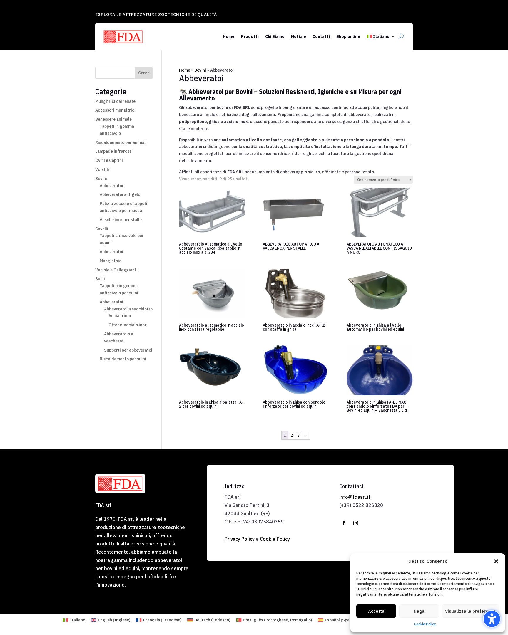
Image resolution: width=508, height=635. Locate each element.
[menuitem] (381, 36)
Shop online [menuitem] (348, 36)
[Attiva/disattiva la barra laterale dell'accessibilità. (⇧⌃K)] (492, 619)
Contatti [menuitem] (321, 36)
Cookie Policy (425, 624)
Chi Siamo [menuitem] (275, 36)
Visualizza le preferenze (470, 611)
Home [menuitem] (229, 36)
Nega (419, 611)
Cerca (144, 72)
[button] (496, 561)
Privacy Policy (240, 539)
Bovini (200, 70)
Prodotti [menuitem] (250, 36)
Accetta (376, 611)
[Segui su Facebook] (344, 523)
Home (184, 70)
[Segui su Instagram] (355, 523)
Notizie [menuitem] (298, 36)
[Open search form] (401, 36)
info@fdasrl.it (354, 497)
